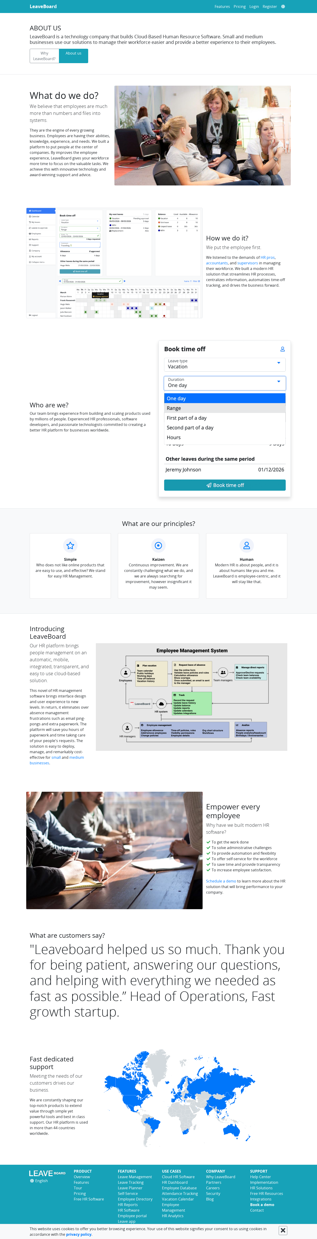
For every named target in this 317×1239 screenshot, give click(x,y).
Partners (213, 1182)
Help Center (260, 1176)
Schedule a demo (221, 881)
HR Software (128, 1210)
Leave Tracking (131, 1182)
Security (213, 1193)
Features (222, 6)
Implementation (264, 1182)
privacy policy (78, 1234)
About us (73, 53)
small (56, 757)
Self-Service (128, 1193)
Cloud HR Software (178, 1176)
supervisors (247, 263)
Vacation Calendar (178, 1199)
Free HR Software (89, 1199)
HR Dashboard (175, 1182)
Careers (213, 1187)
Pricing (240, 6)
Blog (210, 1199)
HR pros (268, 257)
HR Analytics (173, 1215)
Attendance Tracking (180, 1193)
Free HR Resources (266, 1193)
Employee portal (132, 1215)
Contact (257, 1210)
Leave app (127, 1221)
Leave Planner (130, 1187)
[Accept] (283, 1230)
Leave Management (135, 1176)
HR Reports (128, 1204)
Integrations (261, 1199)
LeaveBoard (43, 6)
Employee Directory (135, 1199)
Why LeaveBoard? (44, 56)
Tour (78, 1187)
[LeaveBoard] (48, 1173)
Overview (82, 1176)
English (41, 1180)
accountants (217, 263)
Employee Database (179, 1187)
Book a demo (262, 1204)
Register (270, 6)
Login (254, 6)
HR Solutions (261, 1187)
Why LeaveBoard (220, 1176)
